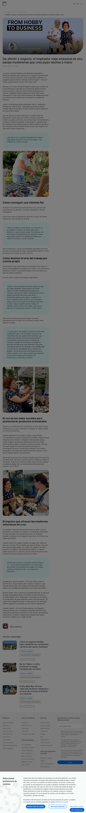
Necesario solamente (58, 806)
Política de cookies (62, 802)
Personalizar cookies (76, 806)
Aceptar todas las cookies (35, 806)
